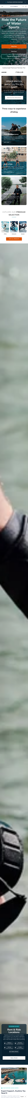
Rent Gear (14, 51)
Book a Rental (14, 1058)
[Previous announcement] (2, 2)
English (22, 1096)
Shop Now (14, 46)
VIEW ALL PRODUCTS (14, 239)
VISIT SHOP (6, 142)
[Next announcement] (25, 2)
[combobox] (23, 1096)
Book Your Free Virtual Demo (14, 97)
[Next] (26, 228)
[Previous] (1, 228)
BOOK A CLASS (7, 202)
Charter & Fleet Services (14, 56)
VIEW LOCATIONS (8, 172)
